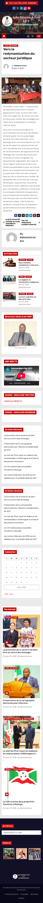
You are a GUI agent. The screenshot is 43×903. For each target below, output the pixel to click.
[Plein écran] (36, 383)
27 (6, 582)
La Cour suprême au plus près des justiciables (27, 299)
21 (11, 577)
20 (6, 577)
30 (21, 582)
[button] (33, 36)
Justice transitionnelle (20, 769)
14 (11, 572)
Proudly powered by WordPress (14, 888)
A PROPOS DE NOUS (11, 894)
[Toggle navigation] (28, 36)
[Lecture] (7, 383)
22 (16, 577)
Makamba (14, 45)
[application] (21, 375)
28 (11, 582)
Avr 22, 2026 (23, 302)
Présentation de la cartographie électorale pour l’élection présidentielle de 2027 (21, 446)
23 (21, 577)
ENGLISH (21, 898)
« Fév (6, 594)
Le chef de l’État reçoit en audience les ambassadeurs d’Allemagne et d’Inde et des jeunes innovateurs (21, 458)
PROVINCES (34, 894)
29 (16, 582)
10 (26, 568)
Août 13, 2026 (24, 268)
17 (26, 572)
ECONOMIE (24, 894)
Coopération (17, 719)
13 (6, 572)
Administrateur (20, 66)
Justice (6, 45)
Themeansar (21, 890)
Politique (15, 668)
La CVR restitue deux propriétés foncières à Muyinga (18, 803)
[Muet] (33, 383)
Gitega (22, 276)
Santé (15, 617)
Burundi (8, 617)
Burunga (22, 260)
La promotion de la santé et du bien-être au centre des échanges (20, 651)
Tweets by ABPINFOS (13, 401)
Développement (28, 719)
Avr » (12, 594)
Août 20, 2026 (11, 656)
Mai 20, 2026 (24, 284)
